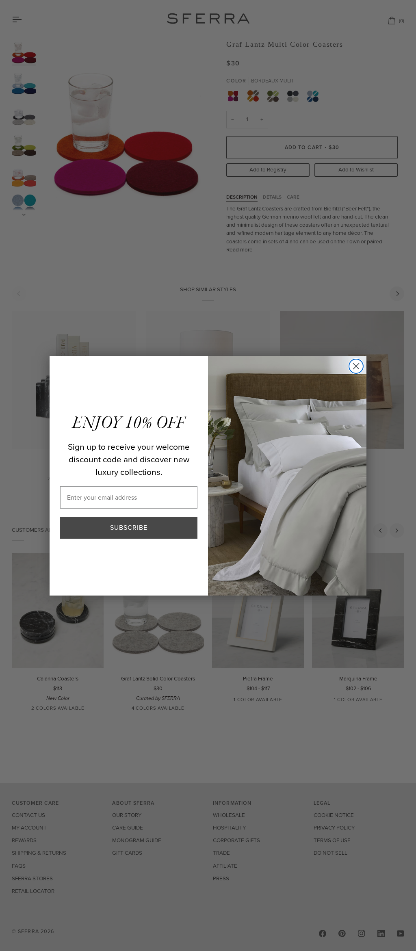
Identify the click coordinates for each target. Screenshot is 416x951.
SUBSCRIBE (128, 527)
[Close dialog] (356, 366)
